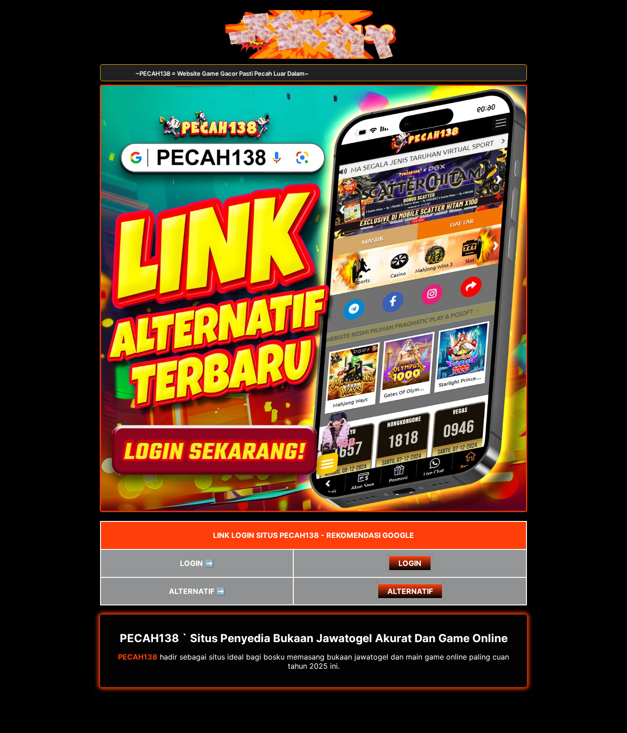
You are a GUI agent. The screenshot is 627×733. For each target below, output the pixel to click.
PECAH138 (137, 656)
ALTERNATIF (410, 591)
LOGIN (409, 563)
